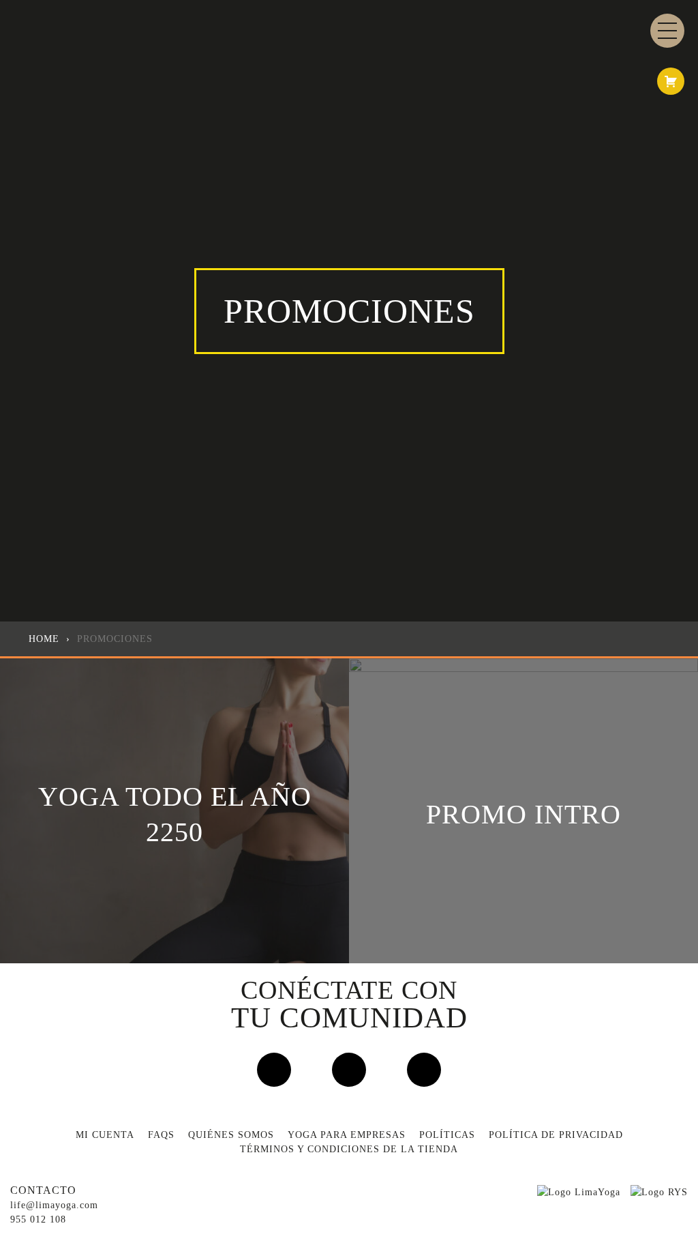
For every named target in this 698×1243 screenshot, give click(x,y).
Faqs (161, 1135)
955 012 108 (38, 1219)
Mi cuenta (105, 1135)
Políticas (447, 1135)
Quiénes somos (231, 1135)
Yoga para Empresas (347, 1135)
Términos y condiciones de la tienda (349, 1149)
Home (44, 639)
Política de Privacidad (556, 1135)
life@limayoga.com (54, 1205)
